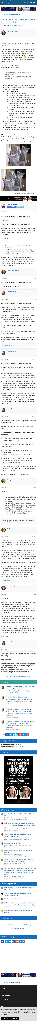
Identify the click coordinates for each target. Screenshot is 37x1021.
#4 (35, 299)
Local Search (7, 865)
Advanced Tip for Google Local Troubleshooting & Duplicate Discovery (20, 698)
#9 (35, 594)
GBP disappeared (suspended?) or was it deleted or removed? (17, 835)
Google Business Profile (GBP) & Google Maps (17, 819)
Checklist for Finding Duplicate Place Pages (18, 19)
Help (2, 1003)
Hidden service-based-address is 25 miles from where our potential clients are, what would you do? (20, 825)
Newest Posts (9, 810)
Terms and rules (5, 995)
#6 (35, 416)
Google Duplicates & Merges (22, 691)
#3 (35, 278)
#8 (35, 536)
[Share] (32, 39)
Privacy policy (5, 999)
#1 (35, 39)
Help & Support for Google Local (13, 878)
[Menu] (2, 2)
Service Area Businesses (11, 830)
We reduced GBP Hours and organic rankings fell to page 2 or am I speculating (19, 860)
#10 (35, 649)
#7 (35, 487)
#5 (35, 359)
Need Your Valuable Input (12, 843)
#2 (35, 212)
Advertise (3, 992)
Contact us (4, 988)
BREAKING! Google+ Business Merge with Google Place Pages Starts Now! (19, 710)
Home (2, 1006)
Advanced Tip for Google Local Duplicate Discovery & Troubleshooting (20, 688)
